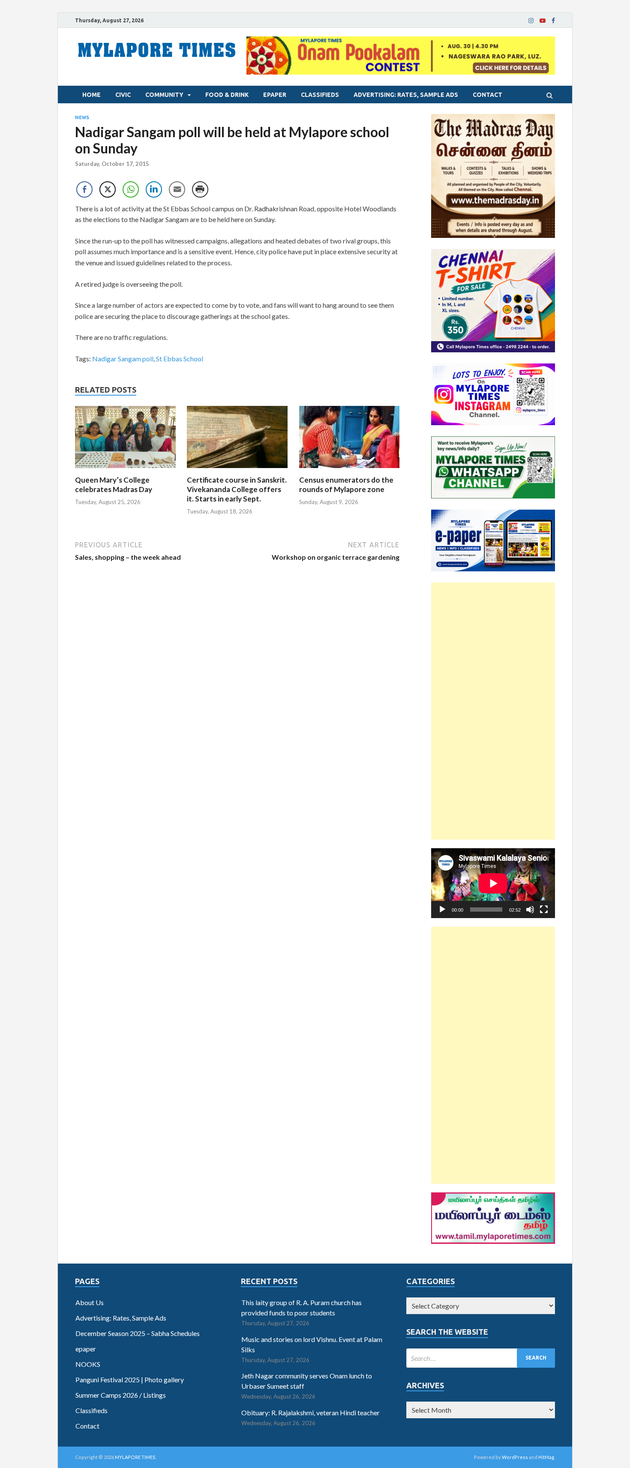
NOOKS (87, 1364)
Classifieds (320, 94)
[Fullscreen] (544, 909)
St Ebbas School (179, 358)
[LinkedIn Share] (154, 189)
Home (91, 94)
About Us (89, 1302)
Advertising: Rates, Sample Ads (406, 94)
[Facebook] (553, 20)
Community (164, 94)
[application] (493, 883)
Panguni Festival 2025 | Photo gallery (129, 1379)
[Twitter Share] (107, 189)
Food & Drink (227, 94)
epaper (274, 94)
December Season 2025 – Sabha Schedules (137, 1333)
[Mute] (530, 909)
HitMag (546, 1457)
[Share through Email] (177, 189)
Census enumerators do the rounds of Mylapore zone (346, 484)
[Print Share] (200, 189)
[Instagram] (531, 20)
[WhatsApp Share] (131, 189)
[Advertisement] (493, 711)
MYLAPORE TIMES (135, 1457)
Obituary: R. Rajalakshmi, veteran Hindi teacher (310, 1412)
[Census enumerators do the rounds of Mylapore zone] (349, 470)
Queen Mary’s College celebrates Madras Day (113, 484)
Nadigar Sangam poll (122, 358)
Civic (123, 94)
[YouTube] (542, 20)
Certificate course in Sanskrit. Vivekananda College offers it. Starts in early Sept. (237, 489)
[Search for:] (480, 1358)
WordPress (515, 1457)
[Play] (442, 909)
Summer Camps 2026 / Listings (120, 1395)
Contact (487, 94)
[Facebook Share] (84, 189)
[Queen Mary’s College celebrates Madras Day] (125, 470)
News (82, 117)
